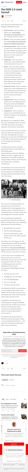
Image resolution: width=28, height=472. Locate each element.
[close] (23, 422)
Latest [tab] (7, 399)
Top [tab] (3, 399)
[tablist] (8, 379)
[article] (14, 407)
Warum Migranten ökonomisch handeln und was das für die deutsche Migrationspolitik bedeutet (9, 406)
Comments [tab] (5, 380)
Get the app (22, 465)
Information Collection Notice (17, 356)
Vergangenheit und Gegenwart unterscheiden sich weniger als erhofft (9, 417)
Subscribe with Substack (15, 450)
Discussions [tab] (13, 399)
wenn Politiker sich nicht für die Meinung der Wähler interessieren (15, 43)
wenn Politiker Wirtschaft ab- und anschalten (13, 34)
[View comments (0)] (8, 20)
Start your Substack (10, 465)
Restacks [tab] (11, 380)
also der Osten (14, 279)
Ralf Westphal (8, 15)
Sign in (24, 2)
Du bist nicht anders (8, 415)
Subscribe (19, 2)
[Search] (25, 399)
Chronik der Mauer (15, 199)
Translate (5, 6)
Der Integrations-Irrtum (9, 403)
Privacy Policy (19, 456)
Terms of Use (21, 354)
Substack (6, 468)
